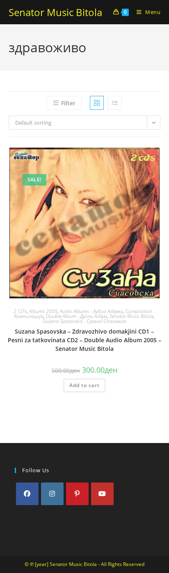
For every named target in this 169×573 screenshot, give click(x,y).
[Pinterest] (77, 494)
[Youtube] (102, 494)
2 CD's (20, 311)
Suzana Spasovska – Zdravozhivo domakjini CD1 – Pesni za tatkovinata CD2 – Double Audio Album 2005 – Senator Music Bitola (84, 340)
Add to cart (84, 385)
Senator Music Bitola (55, 12)
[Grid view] (97, 103)
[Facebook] (27, 494)
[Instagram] (52, 494)
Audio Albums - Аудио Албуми (91, 311)
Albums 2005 (43, 311)
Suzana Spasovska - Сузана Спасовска (84, 321)
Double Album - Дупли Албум (76, 316)
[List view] (115, 103)
